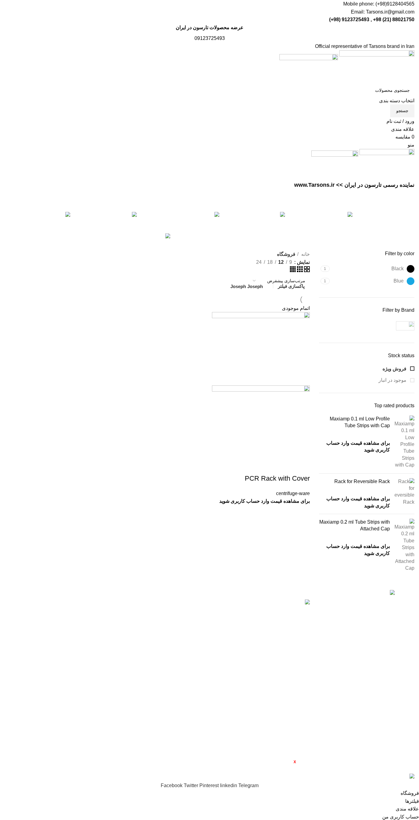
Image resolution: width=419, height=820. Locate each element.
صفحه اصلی (52, 602)
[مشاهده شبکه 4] (293, 270)
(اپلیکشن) (192, 761)
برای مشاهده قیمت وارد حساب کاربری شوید (264, 501)
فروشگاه (56, 625)
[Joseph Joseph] (391, 326)
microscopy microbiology (121, 676)
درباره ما (56, 614)
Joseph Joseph (246, 286)
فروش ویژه (395, 368)
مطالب (58, 648)
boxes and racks (117, 614)
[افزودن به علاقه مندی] (269, 466)
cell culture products (113, 625)
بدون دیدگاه (247, 626)
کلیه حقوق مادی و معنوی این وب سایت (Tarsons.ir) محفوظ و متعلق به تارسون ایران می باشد (319, 769)
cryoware (125, 649)
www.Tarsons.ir (314, 185)
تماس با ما (54, 660)
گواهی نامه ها (51, 637)
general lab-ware (116, 661)
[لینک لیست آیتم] (367, 697)
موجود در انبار (393, 380)
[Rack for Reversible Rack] (404, 494)
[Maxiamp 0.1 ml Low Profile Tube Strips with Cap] (404, 442)
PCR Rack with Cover (277, 478)
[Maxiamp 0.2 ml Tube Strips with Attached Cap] (404, 545)
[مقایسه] (302, 466)
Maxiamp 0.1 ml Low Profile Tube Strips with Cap (360, 422)
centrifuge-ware (293, 493)
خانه (305, 254)
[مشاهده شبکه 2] (306, 270)
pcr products (121, 691)
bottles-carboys (118, 602)
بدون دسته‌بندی (119, 703)
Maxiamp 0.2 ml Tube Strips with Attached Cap (354, 525)
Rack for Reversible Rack (362, 481)
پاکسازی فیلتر (291, 286)
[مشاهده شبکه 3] (299, 270)
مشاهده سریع (285, 466)
